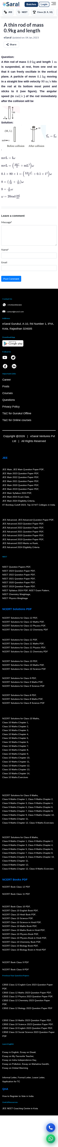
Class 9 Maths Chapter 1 (14, 799)
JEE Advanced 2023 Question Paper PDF (22, 524)
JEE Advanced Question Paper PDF (36, 520)
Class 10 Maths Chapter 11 (15, 761)
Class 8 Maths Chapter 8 (40, 853)
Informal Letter (9, 1077)
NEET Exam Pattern (39, 590)
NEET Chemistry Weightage (16, 594)
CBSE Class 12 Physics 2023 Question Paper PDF (27, 996)
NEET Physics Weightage (15, 598)
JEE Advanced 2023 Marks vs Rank (20, 543)
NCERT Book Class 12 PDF (16, 887)
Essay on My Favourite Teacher (17, 1056)
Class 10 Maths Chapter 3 (15, 730)
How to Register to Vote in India (18, 1096)
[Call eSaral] (50, 1127)
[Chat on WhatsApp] (50, 1138)
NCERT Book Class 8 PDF (15, 969)
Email (4, 262)
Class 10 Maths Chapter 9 (15, 754)
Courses (7, 393)
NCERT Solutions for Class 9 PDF (19, 678)
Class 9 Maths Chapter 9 (14, 815)
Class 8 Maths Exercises (41, 868)
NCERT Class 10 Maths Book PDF (19, 926)
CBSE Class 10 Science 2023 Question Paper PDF (27, 1024)
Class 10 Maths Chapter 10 (15, 758)
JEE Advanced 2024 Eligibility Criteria (20, 547)
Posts (5, 386)
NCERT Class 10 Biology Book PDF (20, 946)
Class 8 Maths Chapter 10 (41, 857)
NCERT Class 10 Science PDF (17, 918)
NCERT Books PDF (15, 879)
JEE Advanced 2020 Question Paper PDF (22, 535)
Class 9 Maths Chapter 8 (40, 811)
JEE (5, 457)
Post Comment (11, 278)
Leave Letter (38, 1077)
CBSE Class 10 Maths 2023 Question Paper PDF (26, 1020)
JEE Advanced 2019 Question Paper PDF (22, 539)
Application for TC (11, 1081)
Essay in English (10, 1052)
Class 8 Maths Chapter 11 (15, 861)
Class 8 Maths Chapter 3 (14, 845)
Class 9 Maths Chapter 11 (15, 819)
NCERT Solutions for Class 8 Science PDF (23, 703)
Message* (6, 222)
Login (44, 4)
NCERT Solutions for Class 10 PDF (19, 661)
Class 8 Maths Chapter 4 (40, 845)
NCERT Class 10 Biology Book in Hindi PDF (24, 950)
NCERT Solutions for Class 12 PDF (19, 618)
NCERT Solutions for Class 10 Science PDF (24, 669)
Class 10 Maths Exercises (15, 777)
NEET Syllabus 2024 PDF (15, 590)
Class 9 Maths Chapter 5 (14, 807)
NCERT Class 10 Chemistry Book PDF (21, 942)
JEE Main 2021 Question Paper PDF (20, 481)
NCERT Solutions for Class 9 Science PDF (23, 686)
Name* (5, 249)
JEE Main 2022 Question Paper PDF (20, 477)
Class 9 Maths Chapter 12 (15, 823)
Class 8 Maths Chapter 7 (14, 853)
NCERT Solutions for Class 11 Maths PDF (23, 643)
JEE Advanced (9, 520)
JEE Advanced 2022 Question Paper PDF (22, 527)
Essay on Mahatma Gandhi (35, 1064)
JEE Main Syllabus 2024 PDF (16, 493)
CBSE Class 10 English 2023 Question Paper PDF (27, 1028)
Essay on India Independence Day (19, 1060)
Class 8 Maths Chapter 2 (40, 841)
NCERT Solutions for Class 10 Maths (20, 718)
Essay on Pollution (11, 1064)
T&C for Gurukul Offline (16, 413)
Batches (31, 4)
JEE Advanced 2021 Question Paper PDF (22, 531)
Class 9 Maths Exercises (41, 823)
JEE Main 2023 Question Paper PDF (20, 473)
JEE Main (7, 469)
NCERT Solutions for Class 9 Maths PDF (22, 682)
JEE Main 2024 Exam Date (15, 497)
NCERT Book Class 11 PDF (16, 894)
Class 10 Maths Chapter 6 (15, 742)
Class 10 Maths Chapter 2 (15, 726)
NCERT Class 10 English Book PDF (20, 910)
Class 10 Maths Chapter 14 (15, 773)
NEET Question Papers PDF (16, 567)
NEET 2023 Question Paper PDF (18, 571)
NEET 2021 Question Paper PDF (18, 578)
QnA (5, 1088)
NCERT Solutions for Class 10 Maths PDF (23, 665)
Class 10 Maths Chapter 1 (15, 722)
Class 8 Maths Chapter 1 (14, 841)
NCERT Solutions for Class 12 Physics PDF (23, 626)
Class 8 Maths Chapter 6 (40, 849)
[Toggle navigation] (53, 4)
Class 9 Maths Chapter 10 (41, 815)
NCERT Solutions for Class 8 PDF (19, 695)
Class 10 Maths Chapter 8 (15, 750)
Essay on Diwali (28, 1052)
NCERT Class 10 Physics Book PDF (20, 934)
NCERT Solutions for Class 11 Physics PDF (23, 647)
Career (6, 379)
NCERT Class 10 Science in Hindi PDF (21, 922)
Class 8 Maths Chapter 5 (14, 849)
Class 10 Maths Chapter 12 (15, 765)
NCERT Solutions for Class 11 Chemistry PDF (25, 651)
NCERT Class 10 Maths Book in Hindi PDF (23, 930)
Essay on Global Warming (15, 1068)
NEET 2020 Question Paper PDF (18, 582)
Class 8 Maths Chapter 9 (14, 857)
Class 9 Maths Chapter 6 (40, 807)
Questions (8, 399)
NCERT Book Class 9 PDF (15, 962)
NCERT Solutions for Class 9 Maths (20, 795)
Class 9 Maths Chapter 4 (40, 803)
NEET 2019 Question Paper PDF (18, 586)
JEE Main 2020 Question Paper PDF (20, 485)
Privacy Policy (11, 406)
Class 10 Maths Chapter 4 (15, 734)
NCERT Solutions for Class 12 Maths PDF (23, 622)
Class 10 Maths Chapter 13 (15, 769)
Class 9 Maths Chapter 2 (40, 799)
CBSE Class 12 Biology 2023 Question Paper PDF (27, 1008)
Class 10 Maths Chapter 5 (15, 738)
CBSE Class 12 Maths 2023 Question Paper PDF (26, 992)
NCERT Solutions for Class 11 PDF (19, 640)
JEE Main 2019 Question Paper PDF (20, 489)
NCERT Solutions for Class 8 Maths (20, 837)
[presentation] (31, 61)
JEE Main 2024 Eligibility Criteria (18, 501)
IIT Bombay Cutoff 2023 (14, 505)
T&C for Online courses (16, 420)
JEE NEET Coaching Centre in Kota (20, 1108)
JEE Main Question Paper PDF (28, 469)
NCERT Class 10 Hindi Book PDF (18, 914)
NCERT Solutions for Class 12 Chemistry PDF (25, 629)
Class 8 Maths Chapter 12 (15, 865)
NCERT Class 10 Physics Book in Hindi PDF (24, 938)
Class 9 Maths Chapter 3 (14, 803)
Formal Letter (24, 1077)
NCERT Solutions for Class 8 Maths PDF (22, 699)
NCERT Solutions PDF (17, 609)
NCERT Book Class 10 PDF (16, 906)
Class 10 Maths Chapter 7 (15, 746)
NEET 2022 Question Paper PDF (18, 575)
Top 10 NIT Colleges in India (41, 505)
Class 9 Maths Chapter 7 (14, 811)
